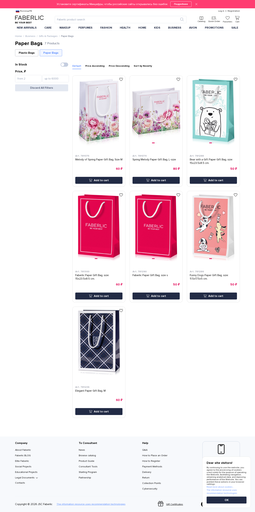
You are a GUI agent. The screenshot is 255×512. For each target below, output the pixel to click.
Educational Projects (26, 472)
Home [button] (142, 27)
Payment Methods (152, 466)
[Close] (196, 4)
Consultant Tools (88, 466)
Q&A (144, 449)
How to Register (151, 461)
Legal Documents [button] (25, 477)
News (82, 449)
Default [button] (76, 66)
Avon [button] (193, 27)
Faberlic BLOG (23, 455)
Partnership (85, 477)
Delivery (146, 472)
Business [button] (174, 27)
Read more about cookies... (220, 487)
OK (227, 500)
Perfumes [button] (85, 27)
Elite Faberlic (22, 461)
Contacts (20, 482)
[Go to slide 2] (98, 258)
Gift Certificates (174, 504)
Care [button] (48, 27)
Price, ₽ (20, 71)
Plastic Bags (27, 53)
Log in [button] (221, 11)
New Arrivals (27, 27)
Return (146, 477)
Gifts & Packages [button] (48, 36)
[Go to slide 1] (96, 258)
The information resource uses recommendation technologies (91, 504)
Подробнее (181, 4)
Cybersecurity (149, 488)
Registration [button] (234, 11)
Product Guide (86, 461)
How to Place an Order (154, 455)
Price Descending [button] (119, 66)
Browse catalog (87, 455)
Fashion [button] (106, 27)
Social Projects (23, 466)
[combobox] (117, 19)
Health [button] (125, 27)
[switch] (64, 65)
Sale (234, 27)
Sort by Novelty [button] (143, 66)
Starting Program (88, 472)
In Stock (21, 64)
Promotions (214, 27)
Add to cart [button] (101, 180)
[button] (127, 4)
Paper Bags (50, 53)
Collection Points (151, 483)
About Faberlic (23, 449)
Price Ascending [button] (95, 66)
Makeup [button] (65, 27)
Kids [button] (157, 27)
